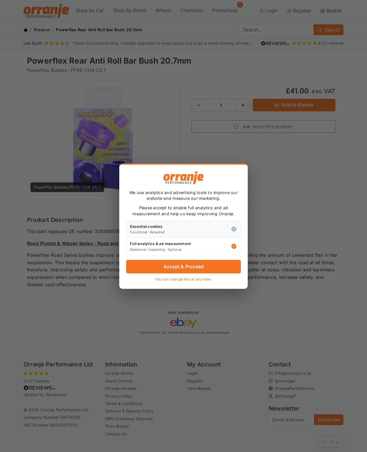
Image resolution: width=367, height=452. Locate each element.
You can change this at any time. (183, 279)
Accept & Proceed (183, 266)
